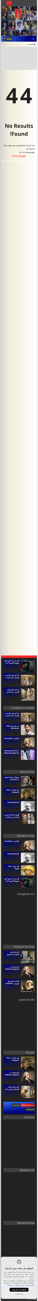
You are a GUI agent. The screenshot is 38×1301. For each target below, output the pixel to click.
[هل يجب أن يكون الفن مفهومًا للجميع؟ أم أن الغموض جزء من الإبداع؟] (28, 665)
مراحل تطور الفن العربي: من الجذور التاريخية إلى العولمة (12, 691)
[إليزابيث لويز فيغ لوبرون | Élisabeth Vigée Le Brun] (28, 986)
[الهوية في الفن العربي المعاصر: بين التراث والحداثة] (28, 819)
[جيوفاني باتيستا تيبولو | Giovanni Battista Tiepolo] (28, 781)
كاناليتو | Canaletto (11, 738)
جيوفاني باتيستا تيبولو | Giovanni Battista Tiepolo (12, 779)
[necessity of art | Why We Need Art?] (28, 755)
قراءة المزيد (19, 1294)
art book (16, 1105)
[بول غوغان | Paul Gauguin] (28, 794)
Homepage (19, 156)
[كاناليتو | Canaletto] (28, 742)
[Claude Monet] (28, 806)
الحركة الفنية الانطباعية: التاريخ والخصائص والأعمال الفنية (12, 955)
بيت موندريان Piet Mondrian (12, 727)
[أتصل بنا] (4, 1105)
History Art (31, 1109)
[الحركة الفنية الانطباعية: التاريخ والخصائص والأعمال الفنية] (28, 957)
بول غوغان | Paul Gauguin (12, 791)
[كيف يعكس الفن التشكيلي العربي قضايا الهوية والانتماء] (28, 1092)
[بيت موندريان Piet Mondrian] (28, 730)
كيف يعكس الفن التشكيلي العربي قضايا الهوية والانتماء (11, 1089)
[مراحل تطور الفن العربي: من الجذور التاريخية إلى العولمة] (28, 694)
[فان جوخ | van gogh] (28, 870)
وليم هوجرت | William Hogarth (12, 968)
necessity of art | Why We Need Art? (11, 752)
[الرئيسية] (33, 39)
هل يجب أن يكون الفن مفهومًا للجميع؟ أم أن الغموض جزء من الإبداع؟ (11, 664)
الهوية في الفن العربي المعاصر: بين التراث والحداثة (11, 817)
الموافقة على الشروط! (19, 1290)
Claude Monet (13, 802)
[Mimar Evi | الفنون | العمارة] (24, 13)
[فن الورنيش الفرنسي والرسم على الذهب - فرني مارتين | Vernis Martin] (28, 680)
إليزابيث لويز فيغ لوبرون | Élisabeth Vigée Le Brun (12, 983)
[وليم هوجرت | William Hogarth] (28, 972)
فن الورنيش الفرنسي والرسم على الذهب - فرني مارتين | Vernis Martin (11, 716)
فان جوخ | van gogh (13, 867)
